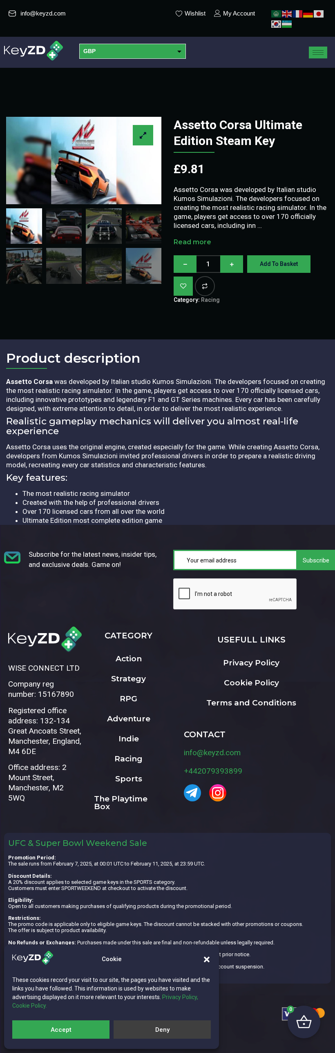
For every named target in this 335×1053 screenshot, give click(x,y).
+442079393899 (213, 771)
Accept (61, 1029)
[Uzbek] (287, 23)
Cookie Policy (251, 682)
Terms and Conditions (251, 702)
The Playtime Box (120, 802)
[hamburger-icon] (318, 52)
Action (129, 658)
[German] (308, 13)
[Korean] (276, 23)
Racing (210, 300)
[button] (207, 959)
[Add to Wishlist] (183, 286)
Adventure (128, 718)
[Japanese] (319, 13)
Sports (128, 778)
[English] (287, 13)
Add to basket (279, 264)
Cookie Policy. (29, 1005)
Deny (162, 1029)
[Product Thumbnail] (143, 135)
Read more (192, 242)
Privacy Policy (251, 662)
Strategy (128, 678)
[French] (298, 13)
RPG (128, 698)
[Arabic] (276, 13)
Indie (128, 738)
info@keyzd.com (212, 752)
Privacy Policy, (180, 997)
